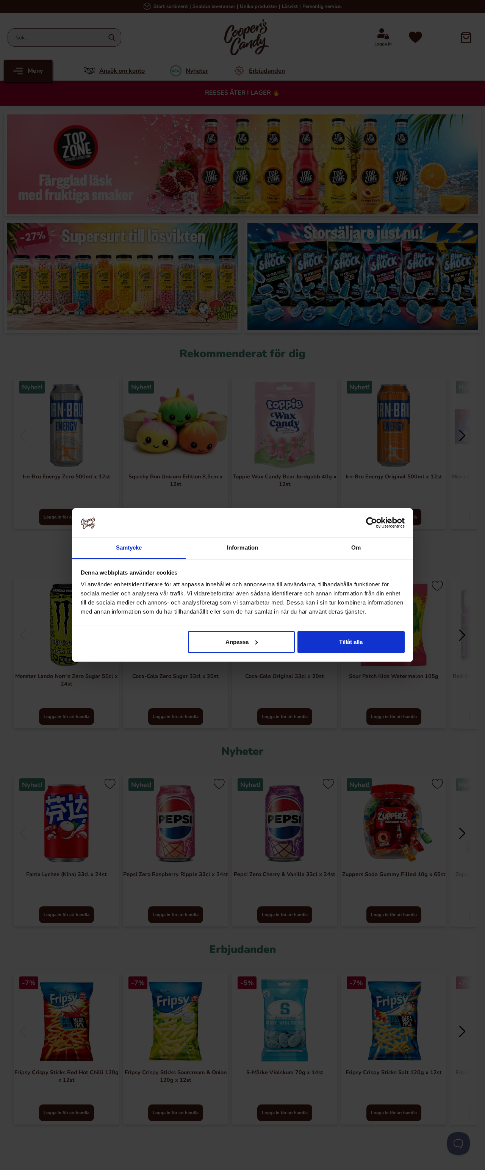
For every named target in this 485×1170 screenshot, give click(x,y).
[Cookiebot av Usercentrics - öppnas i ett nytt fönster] (371, 522)
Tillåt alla (351, 642)
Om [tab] (356, 547)
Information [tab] (242, 547)
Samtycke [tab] (129, 547)
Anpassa (237, 642)
